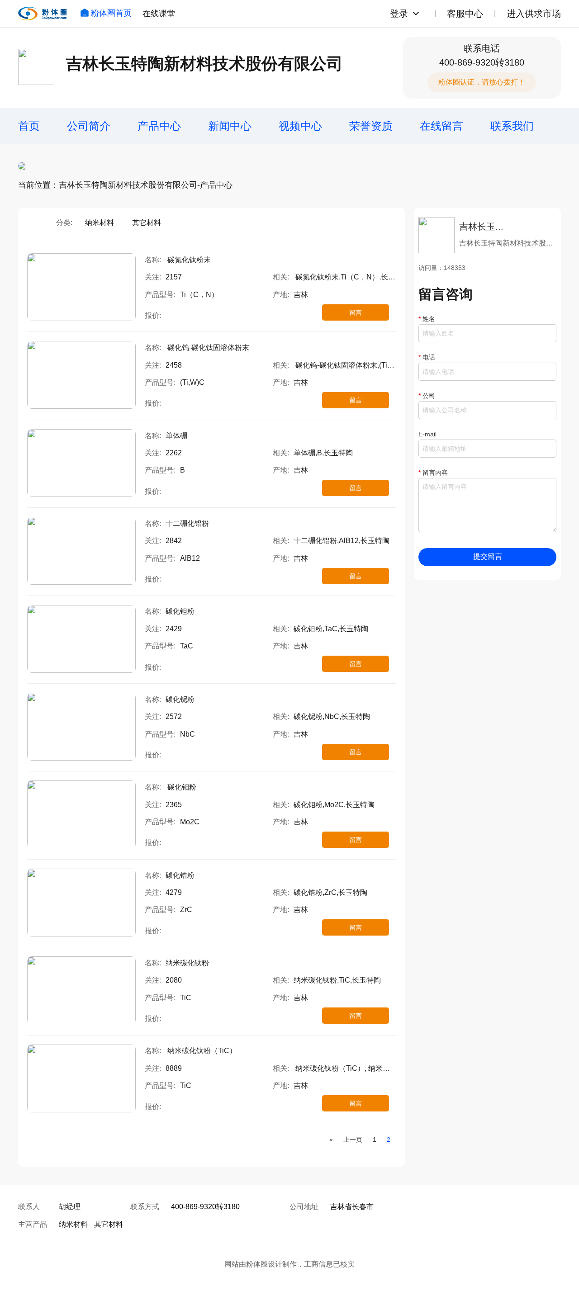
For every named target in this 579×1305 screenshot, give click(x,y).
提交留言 (487, 556)
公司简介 (88, 126)
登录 (399, 13)
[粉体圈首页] (42, 13)
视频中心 (300, 126)
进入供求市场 (534, 13)
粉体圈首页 (111, 13)
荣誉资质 (371, 126)
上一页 (352, 1139)
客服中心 (465, 13)
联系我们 (512, 126)
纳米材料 (99, 223)
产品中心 (159, 126)
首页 (29, 126)
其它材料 (146, 223)
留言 (355, 312)
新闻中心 (230, 126)
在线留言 (441, 126)
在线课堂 (158, 13)
